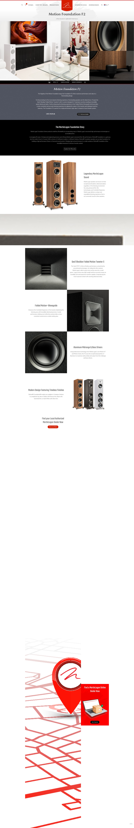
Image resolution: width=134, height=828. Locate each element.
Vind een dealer (42, 5)
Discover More (53, 427)
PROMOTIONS (54, 5)
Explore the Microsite (70, 149)
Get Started (95, 722)
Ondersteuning (81, 5)
